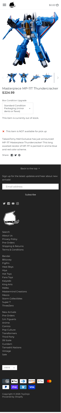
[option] (12, 78)
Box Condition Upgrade (14, 100)
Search (6, 232)
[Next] (58, 78)
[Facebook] (8, 203)
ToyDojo (25, 394)
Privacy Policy (9, 239)
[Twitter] (4, 203)
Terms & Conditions (12, 249)
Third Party (8, 336)
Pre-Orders (8, 242)
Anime (6, 322)
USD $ (7, 367)
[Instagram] (17, 203)
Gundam (7, 344)
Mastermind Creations (14, 291)
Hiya (4, 270)
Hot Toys (7, 273)
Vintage (6, 351)
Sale (4, 354)
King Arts (7, 284)
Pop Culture (9, 329)
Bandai (6, 256)
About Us (7, 235)
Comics (6, 326)
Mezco (5, 295)
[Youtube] (13, 203)
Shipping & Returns (12, 246)
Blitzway (7, 259)
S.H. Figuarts (9, 319)
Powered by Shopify (12, 397)
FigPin (5, 263)
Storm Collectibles (12, 298)
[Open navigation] (4, 5)
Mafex (5, 287)
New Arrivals (9, 312)
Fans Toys (7, 277)
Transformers (9, 333)
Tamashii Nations (11, 347)
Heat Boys (7, 266)
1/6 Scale (6, 340)
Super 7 (6, 302)
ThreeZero (8, 305)
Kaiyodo (6, 280)
